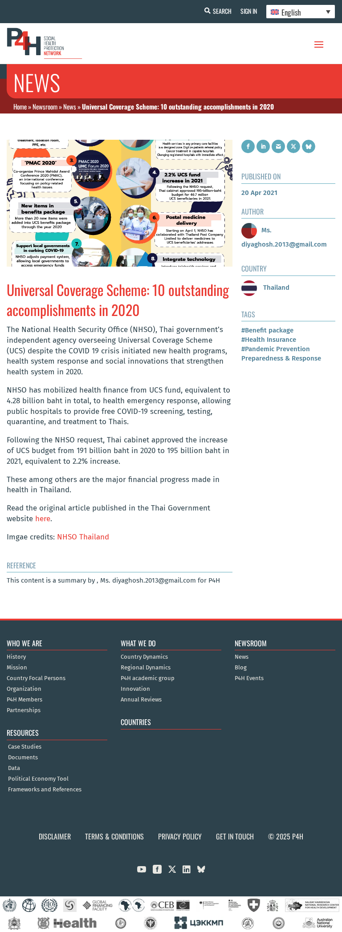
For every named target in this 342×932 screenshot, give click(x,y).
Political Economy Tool (38, 779)
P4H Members (24, 700)
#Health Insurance (268, 340)
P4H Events (249, 678)
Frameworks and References (44, 789)
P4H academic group (148, 678)
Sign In (248, 11)
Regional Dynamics (146, 668)
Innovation (135, 689)
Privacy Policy (180, 836)
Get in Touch (235, 836)
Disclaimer (55, 836)
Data (14, 768)
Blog (241, 668)
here (42, 518)
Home (20, 106)
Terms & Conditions (114, 836)
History (16, 657)
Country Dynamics (144, 657)
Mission (17, 668)
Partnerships (24, 710)
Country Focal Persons (36, 678)
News (69, 106)
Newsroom (45, 106)
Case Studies (24, 747)
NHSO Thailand (83, 537)
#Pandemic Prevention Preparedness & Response (281, 353)
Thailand (275, 288)
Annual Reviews (141, 700)
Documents (23, 757)
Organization (24, 689)
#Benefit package (267, 330)
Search (222, 11)
